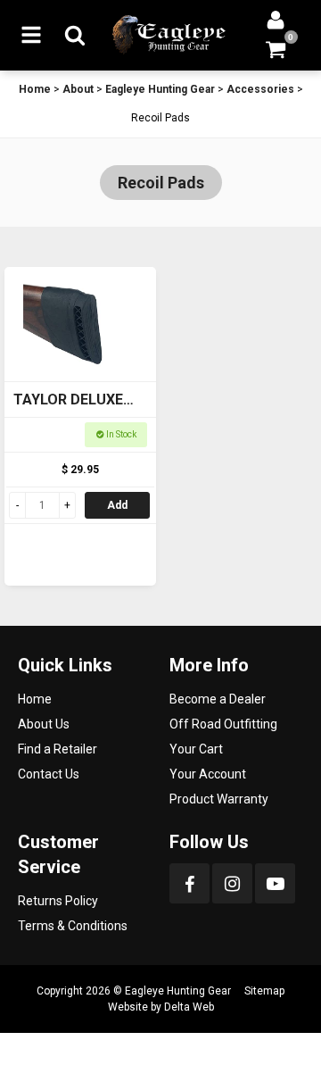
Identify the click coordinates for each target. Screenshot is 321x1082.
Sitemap (264, 991)
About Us (44, 724)
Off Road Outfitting (223, 724)
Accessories (260, 89)
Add (117, 505)
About (78, 89)
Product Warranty (218, 799)
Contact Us (48, 774)
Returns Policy (58, 901)
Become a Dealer (217, 699)
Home (35, 89)
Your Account (207, 774)
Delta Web (189, 1007)
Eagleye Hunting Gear (160, 89)
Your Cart (196, 749)
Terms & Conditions (73, 926)
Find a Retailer (57, 749)
